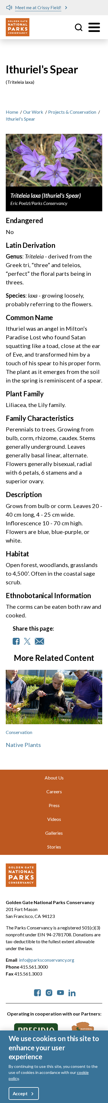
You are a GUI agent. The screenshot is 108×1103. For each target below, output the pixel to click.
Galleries (54, 833)
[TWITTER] (27, 641)
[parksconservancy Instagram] (49, 992)
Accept (20, 1093)
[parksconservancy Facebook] (37, 992)
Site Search (79, 27)
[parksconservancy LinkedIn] (72, 992)
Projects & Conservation (72, 112)
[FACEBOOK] (16, 641)
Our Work (33, 112)
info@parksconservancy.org (46, 960)
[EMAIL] (39, 641)
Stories (54, 846)
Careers (54, 791)
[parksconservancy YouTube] (60, 992)
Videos (54, 819)
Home (12, 112)
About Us (54, 777)
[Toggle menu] (94, 27)
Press (54, 805)
